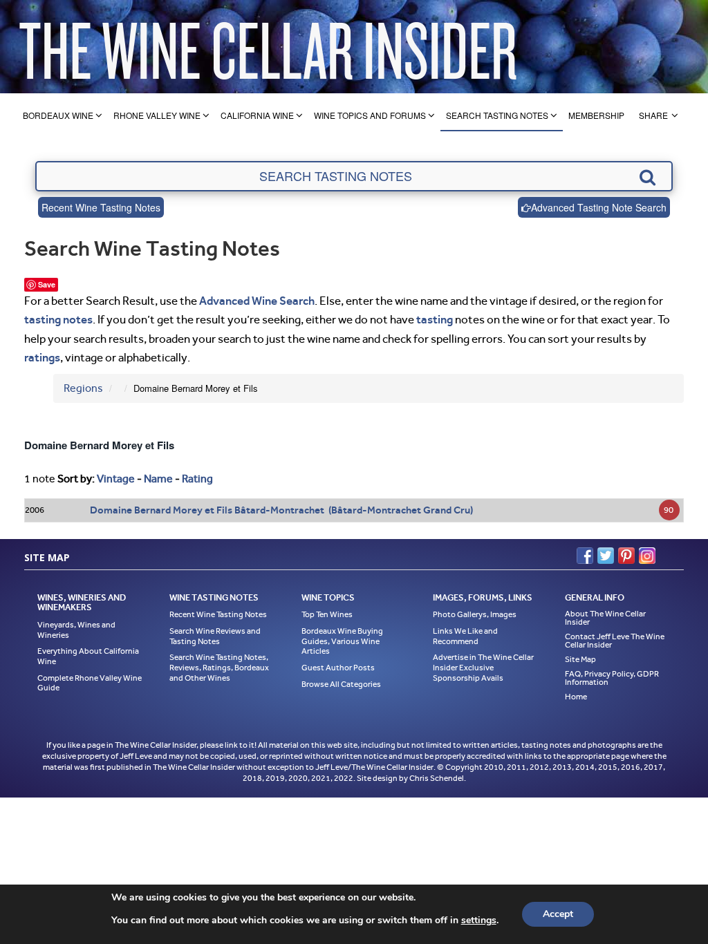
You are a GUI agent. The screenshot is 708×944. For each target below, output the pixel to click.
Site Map (580, 659)
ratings (42, 357)
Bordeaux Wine (58, 115)
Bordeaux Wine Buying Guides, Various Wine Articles (342, 641)
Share (653, 115)
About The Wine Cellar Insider (605, 618)
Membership (596, 115)
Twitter (605, 555)
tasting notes (58, 319)
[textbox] (354, 176)
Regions (83, 388)
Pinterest (626, 555)
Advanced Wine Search (257, 301)
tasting (434, 319)
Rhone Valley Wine (157, 115)
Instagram (647, 555)
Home (576, 696)
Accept (558, 914)
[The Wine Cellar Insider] (267, 46)
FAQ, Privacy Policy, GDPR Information (612, 678)
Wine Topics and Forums (370, 115)
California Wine (257, 115)
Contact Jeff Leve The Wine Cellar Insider (614, 641)
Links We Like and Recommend (465, 636)
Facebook (585, 555)
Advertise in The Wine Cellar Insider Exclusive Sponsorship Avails (483, 667)
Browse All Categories (341, 684)
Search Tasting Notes (497, 115)
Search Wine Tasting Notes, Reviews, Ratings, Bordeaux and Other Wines (219, 667)
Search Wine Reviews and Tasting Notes (215, 636)
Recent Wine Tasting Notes (100, 207)
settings (478, 920)
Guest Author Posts (338, 667)
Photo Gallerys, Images (474, 614)
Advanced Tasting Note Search (599, 207)
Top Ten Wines (327, 614)
